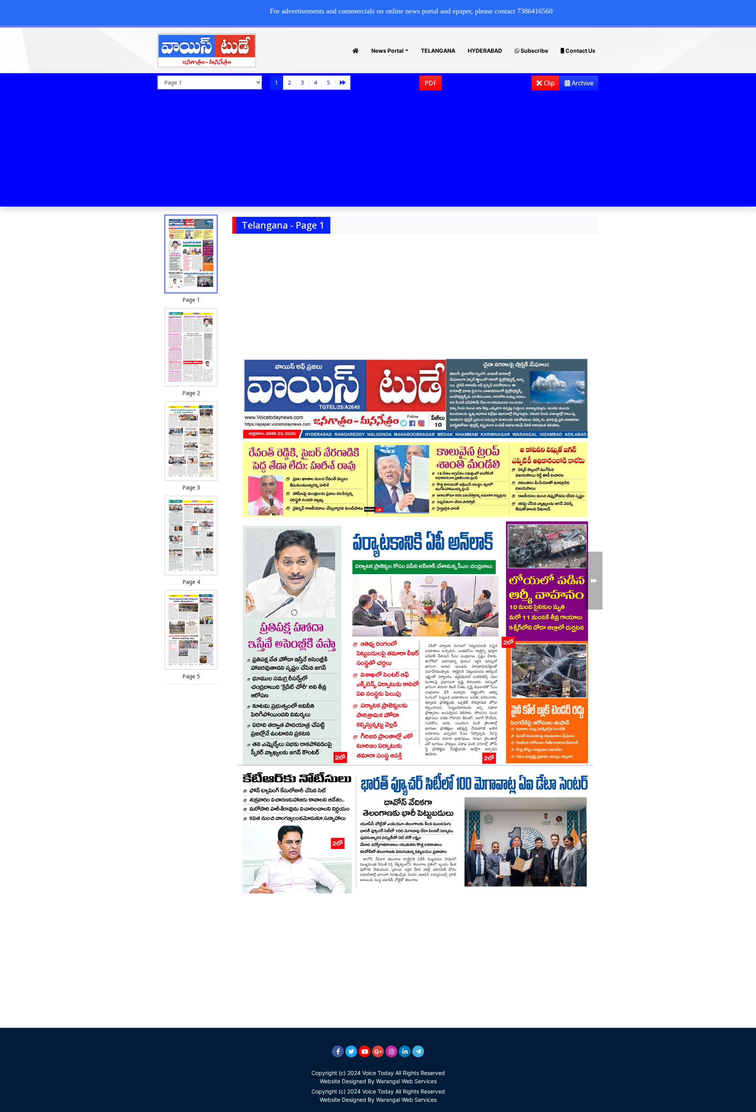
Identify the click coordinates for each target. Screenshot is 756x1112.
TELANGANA (438, 50)
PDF (430, 83)
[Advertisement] (378, 151)
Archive (581, 83)
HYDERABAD (485, 50)
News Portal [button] (387, 50)
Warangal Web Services (406, 1081)
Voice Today (378, 1073)
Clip (548, 83)
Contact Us (579, 50)
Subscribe (533, 50)
